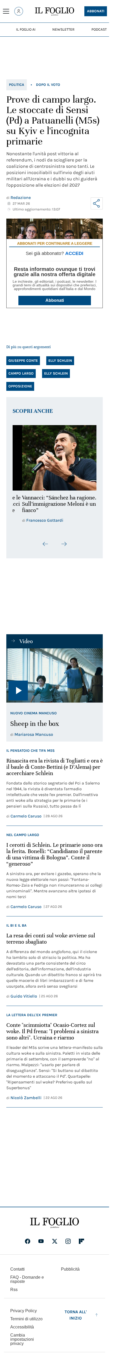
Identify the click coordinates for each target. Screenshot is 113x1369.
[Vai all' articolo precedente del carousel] (45, 547)
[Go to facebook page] (27, 1241)
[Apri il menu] (6, 11)
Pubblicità (70, 1269)
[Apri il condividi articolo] (97, 203)
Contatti (17, 1269)
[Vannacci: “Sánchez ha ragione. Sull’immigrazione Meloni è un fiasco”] (54, 456)
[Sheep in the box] (54, 679)
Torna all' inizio (76, 1315)
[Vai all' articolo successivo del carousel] (64, 547)
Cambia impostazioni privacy (22, 1339)
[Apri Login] (18, 11)
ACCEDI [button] (74, 253)
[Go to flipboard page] (81, 1241)
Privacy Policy (23, 1311)
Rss (14, 1289)
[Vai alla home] (54, 11)
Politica (16, 84)
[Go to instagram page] (68, 1241)
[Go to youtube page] (41, 1241)
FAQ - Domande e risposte (27, 1279)
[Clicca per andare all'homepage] (54, 1223)
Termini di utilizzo (26, 1319)
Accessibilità (22, 1327)
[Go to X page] (54, 1241)
